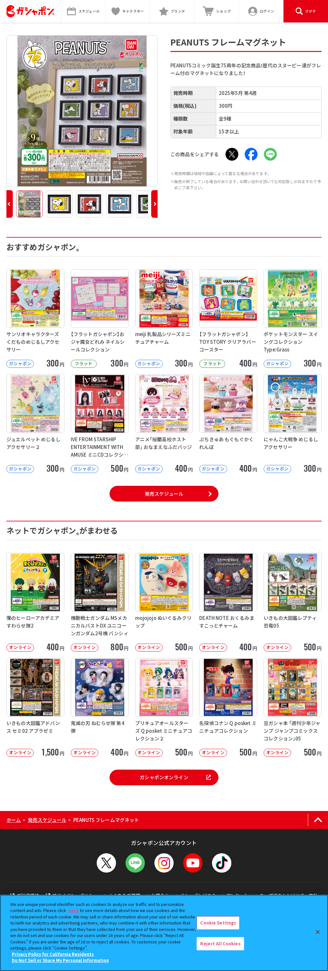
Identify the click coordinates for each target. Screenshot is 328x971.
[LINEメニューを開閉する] (135, 863)
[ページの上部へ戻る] (318, 820)
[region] (164, 933)
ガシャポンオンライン (164, 777)
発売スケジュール (164, 493)
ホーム (13, 819)
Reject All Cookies (220, 944)
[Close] (318, 932)
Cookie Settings (218, 923)
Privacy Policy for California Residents (53, 954)
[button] (9, 204)
